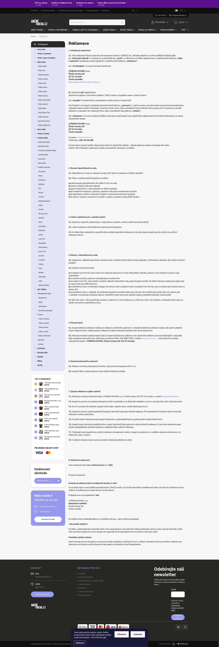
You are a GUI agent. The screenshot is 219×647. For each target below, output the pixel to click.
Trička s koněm (43, 323)
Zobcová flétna (43, 285)
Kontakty (34, 10)
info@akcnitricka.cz (48, 506)
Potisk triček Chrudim (86, 592)
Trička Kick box (43, 96)
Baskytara (42, 180)
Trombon (41, 260)
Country (41, 197)
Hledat (122, 22)
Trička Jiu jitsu (43, 79)
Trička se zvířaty (43, 134)
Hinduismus (42, 306)
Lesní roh (41, 239)
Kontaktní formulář (48, 519)
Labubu (40, 344)
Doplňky (40, 357)
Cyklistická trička (44, 142)
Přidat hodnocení (43, 481)
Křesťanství (42, 298)
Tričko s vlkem (43, 331)
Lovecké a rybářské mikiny (47, 150)
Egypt (40, 302)
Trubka (40, 264)
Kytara (40, 235)
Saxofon (41, 256)
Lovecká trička (43, 155)
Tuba (40, 268)
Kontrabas (42, 226)
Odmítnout (121, 634)
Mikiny (39, 361)
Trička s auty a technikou (46, 58)
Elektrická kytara (44, 201)
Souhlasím (137, 634)
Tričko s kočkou (43, 319)
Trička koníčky (42, 138)
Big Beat (41, 184)
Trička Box (41, 70)
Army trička (41, 49)
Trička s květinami (44, 336)
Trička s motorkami (44, 54)
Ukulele (40, 272)
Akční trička (41, 62)
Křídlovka (41, 230)
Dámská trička (42, 353)
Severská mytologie (45, 310)
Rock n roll (42, 251)
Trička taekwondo (44, 125)
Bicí (39, 188)
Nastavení (80, 643)
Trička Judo (42, 83)
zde (104, 637)
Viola (40, 281)
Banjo (40, 176)
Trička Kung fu (43, 104)
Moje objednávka (85, 595)
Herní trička (42, 163)
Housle (40, 209)
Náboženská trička (44, 293)
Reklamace (105, 10)
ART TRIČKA (41, 289)
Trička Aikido (42, 66)
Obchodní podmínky (48, 10)
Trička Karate (42, 87)
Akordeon (41, 171)
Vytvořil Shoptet (165, 644)
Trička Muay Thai (44, 112)
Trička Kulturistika (44, 100)
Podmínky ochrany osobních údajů (70, 10)
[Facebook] (178, 627)
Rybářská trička (43, 146)
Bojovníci (41, 340)
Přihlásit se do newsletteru (178, 617)
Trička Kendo (42, 91)
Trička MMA (42, 108)
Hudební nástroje (44, 167)
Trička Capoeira (43, 75)
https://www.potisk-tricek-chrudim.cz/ (84, 82)
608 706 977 (45, 511)
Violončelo (42, 277)
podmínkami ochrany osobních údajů (177, 608)
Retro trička (41, 129)
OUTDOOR (41, 348)
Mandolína (42, 243)
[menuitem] (38, 30)
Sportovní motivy (44, 121)
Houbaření (41, 159)
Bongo (40, 192)
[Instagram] (185, 627)
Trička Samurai (43, 117)
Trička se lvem (43, 327)
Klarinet (41, 218)
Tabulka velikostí (92, 10)
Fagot (40, 205)
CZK (181, 10)
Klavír (40, 222)
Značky (39, 365)
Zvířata (40, 315)
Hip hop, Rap (42, 214)
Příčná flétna (42, 247)
